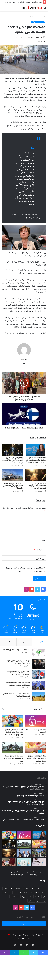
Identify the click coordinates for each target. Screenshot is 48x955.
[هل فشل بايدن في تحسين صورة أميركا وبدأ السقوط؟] (38, 664)
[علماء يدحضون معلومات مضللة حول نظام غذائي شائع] (24, 862)
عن (15, 892)
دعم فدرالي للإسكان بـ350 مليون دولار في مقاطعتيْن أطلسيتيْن (13, 486)
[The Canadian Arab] (32, 7)
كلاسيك (37, 897)
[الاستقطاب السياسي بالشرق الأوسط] (38, 653)
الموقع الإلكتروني (40, 559)
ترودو (5, 888)
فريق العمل (6, 892)
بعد (11, 888)
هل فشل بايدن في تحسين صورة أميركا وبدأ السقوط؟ (18, 662)
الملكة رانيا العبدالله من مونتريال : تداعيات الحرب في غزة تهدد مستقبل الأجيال (36, 460)
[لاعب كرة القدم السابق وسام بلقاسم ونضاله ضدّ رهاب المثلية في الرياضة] (39, 853)
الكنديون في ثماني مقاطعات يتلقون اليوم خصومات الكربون (37, 486)
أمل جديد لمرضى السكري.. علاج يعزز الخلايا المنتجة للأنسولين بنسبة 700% (13, 732)
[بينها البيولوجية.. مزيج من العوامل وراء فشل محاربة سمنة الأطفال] (35, 747)
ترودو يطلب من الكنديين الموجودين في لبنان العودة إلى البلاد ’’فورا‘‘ (12, 460)
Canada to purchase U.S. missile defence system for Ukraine (18, 684)
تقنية (43, 892)
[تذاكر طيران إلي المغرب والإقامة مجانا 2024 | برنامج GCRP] (38, 674)
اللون (26, 888)
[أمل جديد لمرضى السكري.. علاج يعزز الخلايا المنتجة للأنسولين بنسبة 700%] (12, 721)
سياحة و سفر (34, 892)
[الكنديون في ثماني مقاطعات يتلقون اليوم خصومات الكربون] (35, 475)
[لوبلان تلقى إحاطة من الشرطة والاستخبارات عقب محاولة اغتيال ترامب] (24, 853)
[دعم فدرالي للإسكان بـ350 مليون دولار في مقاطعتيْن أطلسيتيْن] (12, 475)
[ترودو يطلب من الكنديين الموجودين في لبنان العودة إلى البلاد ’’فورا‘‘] (12, 450)
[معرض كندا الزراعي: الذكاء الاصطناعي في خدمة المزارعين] (38, 696)
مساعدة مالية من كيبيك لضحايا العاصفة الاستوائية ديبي (13, 758)
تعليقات (8, 642)
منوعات (31, 901)
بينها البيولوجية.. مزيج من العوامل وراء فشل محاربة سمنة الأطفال (36, 758)
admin (40, 37)
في (44, 897)
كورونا (24, 897)
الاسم (43, 540)
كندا (30, 897)
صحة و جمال (23, 892)
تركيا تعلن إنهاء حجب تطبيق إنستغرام (36, 731)
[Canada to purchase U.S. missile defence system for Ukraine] (38, 685)
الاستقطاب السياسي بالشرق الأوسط (16, 649)
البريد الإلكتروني (40, 549)
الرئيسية (41, 17)
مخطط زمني (41, 901)
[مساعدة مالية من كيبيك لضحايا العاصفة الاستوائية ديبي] (12, 747)
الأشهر (40, 642)
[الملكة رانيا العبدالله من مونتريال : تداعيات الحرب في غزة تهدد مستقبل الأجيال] (35, 450)
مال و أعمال (14, 897)
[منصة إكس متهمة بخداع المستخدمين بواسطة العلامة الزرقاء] (39, 862)
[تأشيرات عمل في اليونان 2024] (9, 862)
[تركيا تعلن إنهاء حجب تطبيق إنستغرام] (35, 721)
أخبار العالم (41, 888)
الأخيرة (24, 642)
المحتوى (18, 888)
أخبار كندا (33, 17)
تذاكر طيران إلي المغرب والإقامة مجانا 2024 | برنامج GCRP (18, 673)
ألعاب (32, 888)
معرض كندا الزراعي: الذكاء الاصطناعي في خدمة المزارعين (16, 695)
